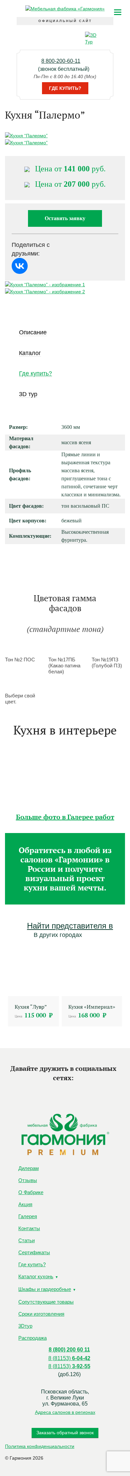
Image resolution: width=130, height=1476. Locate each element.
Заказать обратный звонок (65, 1432)
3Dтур (25, 1326)
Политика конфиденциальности (39, 1446)
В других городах (58, 935)
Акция (25, 1204)
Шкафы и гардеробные (44, 1289)
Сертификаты (34, 1252)
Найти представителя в (70, 925)
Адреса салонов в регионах (65, 1412)
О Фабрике (30, 1192)
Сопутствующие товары (46, 1302)
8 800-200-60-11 (60, 61)
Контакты (29, 1228)
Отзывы (27, 1180)
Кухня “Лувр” (31, 1006)
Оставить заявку (65, 218)
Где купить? (65, 88)
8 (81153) (69, 1358)
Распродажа (32, 1338)
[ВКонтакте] (20, 266)
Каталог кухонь (35, 1276)
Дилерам (28, 1168)
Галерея (27, 1216)
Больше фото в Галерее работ (65, 816)
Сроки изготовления (41, 1314)
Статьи (26, 1240)
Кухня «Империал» (91, 1006)
